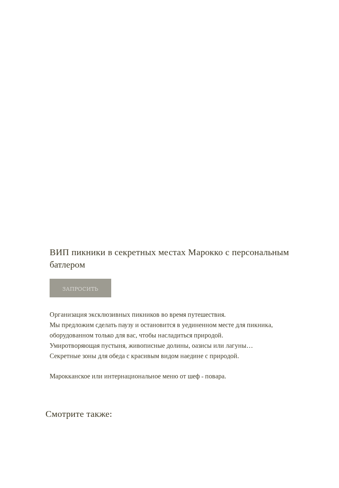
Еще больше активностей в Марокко (62, 12)
